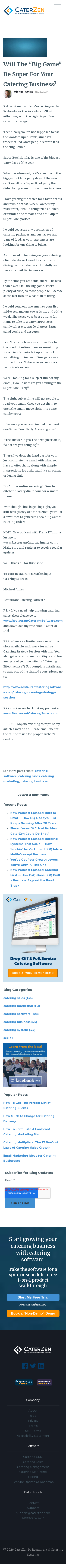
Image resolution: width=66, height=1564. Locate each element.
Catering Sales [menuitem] (33, 1462)
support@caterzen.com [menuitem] (33, 1513)
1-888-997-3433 (33, 1518)
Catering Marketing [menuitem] (33, 1472)
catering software (21, 1014)
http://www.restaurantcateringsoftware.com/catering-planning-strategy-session (32, 692)
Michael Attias (23, 91)
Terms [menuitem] (33, 1426)
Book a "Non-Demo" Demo (33, 1313)
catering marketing (21, 1006)
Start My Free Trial (33, 1297)
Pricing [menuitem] (33, 1477)
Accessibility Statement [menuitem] (33, 1435)
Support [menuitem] (33, 1508)
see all (8, 1038)
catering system (19, 1030)
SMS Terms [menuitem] (33, 1431)
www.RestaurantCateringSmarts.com (31, 713)
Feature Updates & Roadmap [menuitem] (33, 1482)
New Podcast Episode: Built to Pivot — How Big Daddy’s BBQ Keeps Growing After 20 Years (33, 818)
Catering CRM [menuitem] (33, 1457)
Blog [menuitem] (33, 1415)
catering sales (29, 776)
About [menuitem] (33, 1410)
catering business (34, 781)
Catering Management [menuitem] (33, 1467)
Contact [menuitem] (33, 1503)
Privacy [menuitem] (33, 1420)
